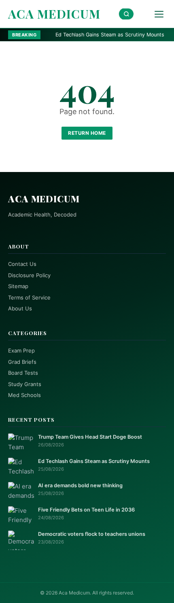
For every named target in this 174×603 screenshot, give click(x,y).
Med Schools (24, 395)
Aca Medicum (54, 14)
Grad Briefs (22, 362)
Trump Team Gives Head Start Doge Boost (90, 437)
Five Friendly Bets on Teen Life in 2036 (86, 510)
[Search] (126, 13)
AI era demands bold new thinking (80, 485)
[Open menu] (159, 14)
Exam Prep (21, 350)
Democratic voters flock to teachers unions (91, 534)
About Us (20, 308)
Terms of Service (29, 297)
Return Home (87, 133)
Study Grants (24, 384)
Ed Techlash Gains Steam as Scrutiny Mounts (97, 35)
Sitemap (18, 286)
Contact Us (22, 264)
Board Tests (23, 372)
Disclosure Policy (29, 275)
